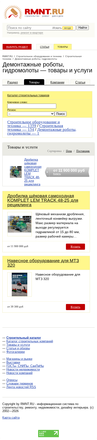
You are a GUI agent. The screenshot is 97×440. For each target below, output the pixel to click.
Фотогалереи (15, 352)
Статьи (44, 47)
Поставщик (83, 151)
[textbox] (41, 27)
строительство (32, 16)
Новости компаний (19, 373)
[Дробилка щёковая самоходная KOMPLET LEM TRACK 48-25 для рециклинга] (15, 178)
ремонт (45, 16)
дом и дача (57, 16)
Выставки (13, 362)
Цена (69, 151)
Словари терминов (19, 383)
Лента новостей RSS (21, 387)
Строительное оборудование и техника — (33, 123)
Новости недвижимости (23, 369)
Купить (75, 246)
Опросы (11, 380)
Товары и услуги (18, 345)
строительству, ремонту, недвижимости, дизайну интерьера (45, 407)
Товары (62, 47)
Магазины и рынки (19, 359)
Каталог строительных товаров (28, 95)
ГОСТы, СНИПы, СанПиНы (25, 366)
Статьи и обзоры (18, 348)
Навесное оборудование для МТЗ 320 (43, 263)
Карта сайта (11, 417)
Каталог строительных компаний (29, 341)
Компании (57, 82)
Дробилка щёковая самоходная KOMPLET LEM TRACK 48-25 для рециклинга (42, 200)
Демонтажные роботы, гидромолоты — (41, 131)
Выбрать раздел (17, 47)
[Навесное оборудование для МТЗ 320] (20, 295)
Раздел (12, 82)
